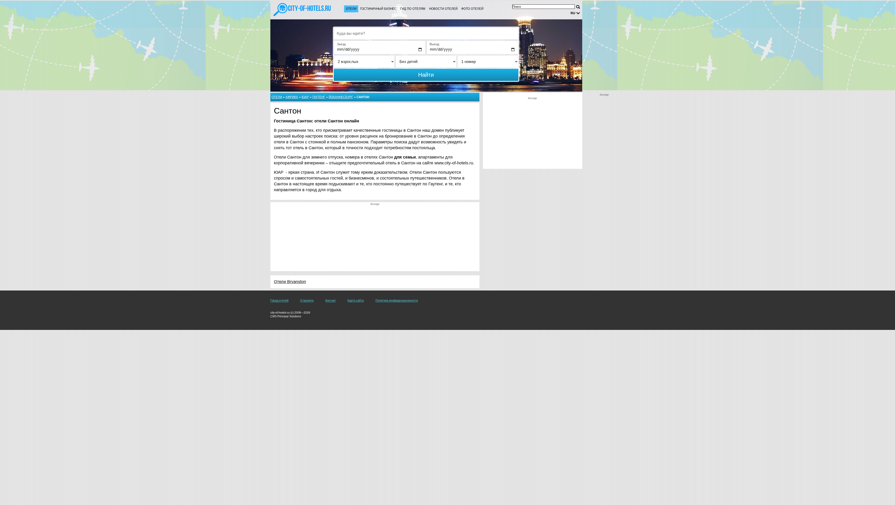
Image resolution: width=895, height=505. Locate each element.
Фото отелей (472, 8)
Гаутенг (318, 97)
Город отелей (279, 300)
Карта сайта (356, 300)
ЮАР (305, 97)
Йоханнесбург (341, 97)
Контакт (330, 300)
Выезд (434, 44)
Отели (351, 8)
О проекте (307, 300)
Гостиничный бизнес (378, 8)
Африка (292, 97)
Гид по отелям (412, 8)
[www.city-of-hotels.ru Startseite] (302, 10)
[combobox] (426, 33)
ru (573, 13)
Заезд (341, 44)
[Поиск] (578, 7)
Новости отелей (443, 8)
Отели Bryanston (290, 281)
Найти (426, 75)
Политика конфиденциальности (396, 300)
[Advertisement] (374, 238)
